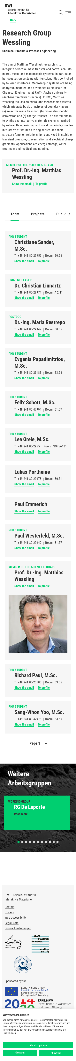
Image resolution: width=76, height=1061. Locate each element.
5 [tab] (34, 842)
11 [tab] (57, 842)
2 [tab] (22, 842)
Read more (21, 814)
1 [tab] (18, 842)
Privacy (9, 912)
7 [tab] (42, 842)
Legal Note (12, 923)
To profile (41, 184)
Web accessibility (16, 917)
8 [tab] (46, 842)
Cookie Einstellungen (18, 928)
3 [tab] (26, 842)
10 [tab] (54, 842)
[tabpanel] (37, 813)
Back (13, 20)
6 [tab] (38, 842)
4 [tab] (30, 842)
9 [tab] (50, 842)
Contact (9, 907)
